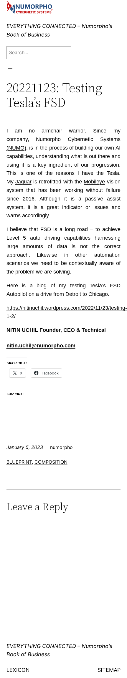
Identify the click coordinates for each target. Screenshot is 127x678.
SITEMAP (109, 670)
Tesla (113, 173)
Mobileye (94, 182)
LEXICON (18, 670)
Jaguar (23, 182)
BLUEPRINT (19, 462)
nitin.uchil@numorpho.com (40, 346)
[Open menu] (10, 69)
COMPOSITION (50, 462)
